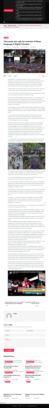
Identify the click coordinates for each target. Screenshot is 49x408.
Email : (15, 76)
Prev (7, 306)
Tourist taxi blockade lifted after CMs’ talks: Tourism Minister (29, 19)
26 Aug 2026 (15, 370)
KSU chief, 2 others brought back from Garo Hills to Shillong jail (29, 18)
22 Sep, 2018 (15, 47)
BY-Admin (7, 370)
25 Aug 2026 (15, 398)
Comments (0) (24, 47)
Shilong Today (24, 406)
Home (5, 25)
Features (6, 37)
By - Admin (7, 47)
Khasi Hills (7, 381)
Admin (15, 313)
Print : (10, 76)
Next (37, 306)
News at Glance (12, 25)
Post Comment (8, 350)
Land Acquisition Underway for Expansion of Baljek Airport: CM (29, 7)
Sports (28, 381)
